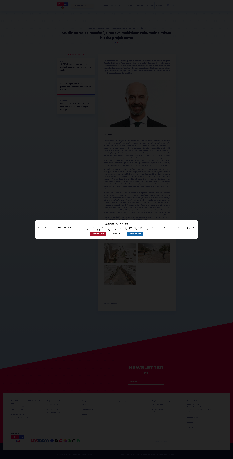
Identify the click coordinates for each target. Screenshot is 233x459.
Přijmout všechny (135, 233)
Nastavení (116, 233)
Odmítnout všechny (98, 233)
